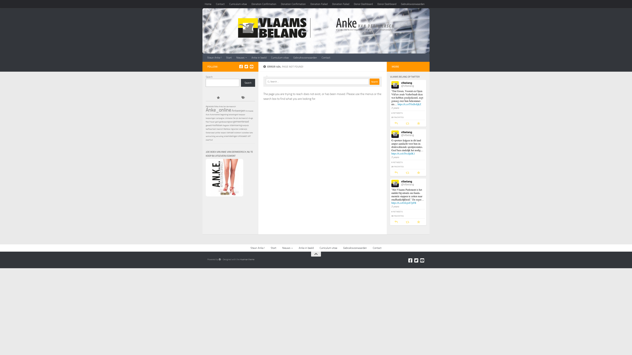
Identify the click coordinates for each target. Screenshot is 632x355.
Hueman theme (247, 259)
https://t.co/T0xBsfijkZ (409, 104)
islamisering (236, 125)
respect (223, 133)
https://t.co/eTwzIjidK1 (403, 153)
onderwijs (243, 129)
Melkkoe (227, 129)
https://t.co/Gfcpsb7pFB (403, 202)
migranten (235, 129)
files (207, 122)
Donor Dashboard (363, 4)
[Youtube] (251, 67)
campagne (220, 118)
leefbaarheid (211, 129)
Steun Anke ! (214, 57)
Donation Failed (319, 4)
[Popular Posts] (218, 97)
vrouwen (242, 136)
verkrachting (210, 136)
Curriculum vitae (238, 4)
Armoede (249, 111)
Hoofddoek (217, 125)
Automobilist (215, 115)
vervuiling (219, 136)
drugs (251, 118)
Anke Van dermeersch (227, 107)
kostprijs (245, 125)
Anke (216, 106)
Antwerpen (239, 110)
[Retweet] (407, 123)
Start (229, 57)
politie (217, 133)
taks (251, 133)
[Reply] (396, 123)
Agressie (210, 106)
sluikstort (237, 133)
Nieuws (240, 57)
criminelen (229, 118)
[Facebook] (241, 67)
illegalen (226, 125)
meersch (219, 129)
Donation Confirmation (263, 4)
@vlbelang (407, 86)
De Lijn (235, 118)
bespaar (242, 115)
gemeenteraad (241, 121)
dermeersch (243, 118)
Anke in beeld (258, 57)
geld (217, 122)
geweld (209, 125)
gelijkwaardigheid (226, 122)
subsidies (245, 133)
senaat (230, 132)
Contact (220, 4)
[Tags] (242, 97)
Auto (208, 115)
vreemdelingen (231, 136)
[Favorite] (418, 123)
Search (209, 76)
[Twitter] (246, 67)
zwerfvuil (209, 140)
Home (208, 4)
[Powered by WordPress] (220, 259)
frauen (212, 122)
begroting (224, 114)
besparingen (210, 118)
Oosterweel (210, 133)
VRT (249, 136)
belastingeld (233, 115)
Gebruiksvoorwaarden (413, 4)
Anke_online (218, 110)
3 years (395, 107)
